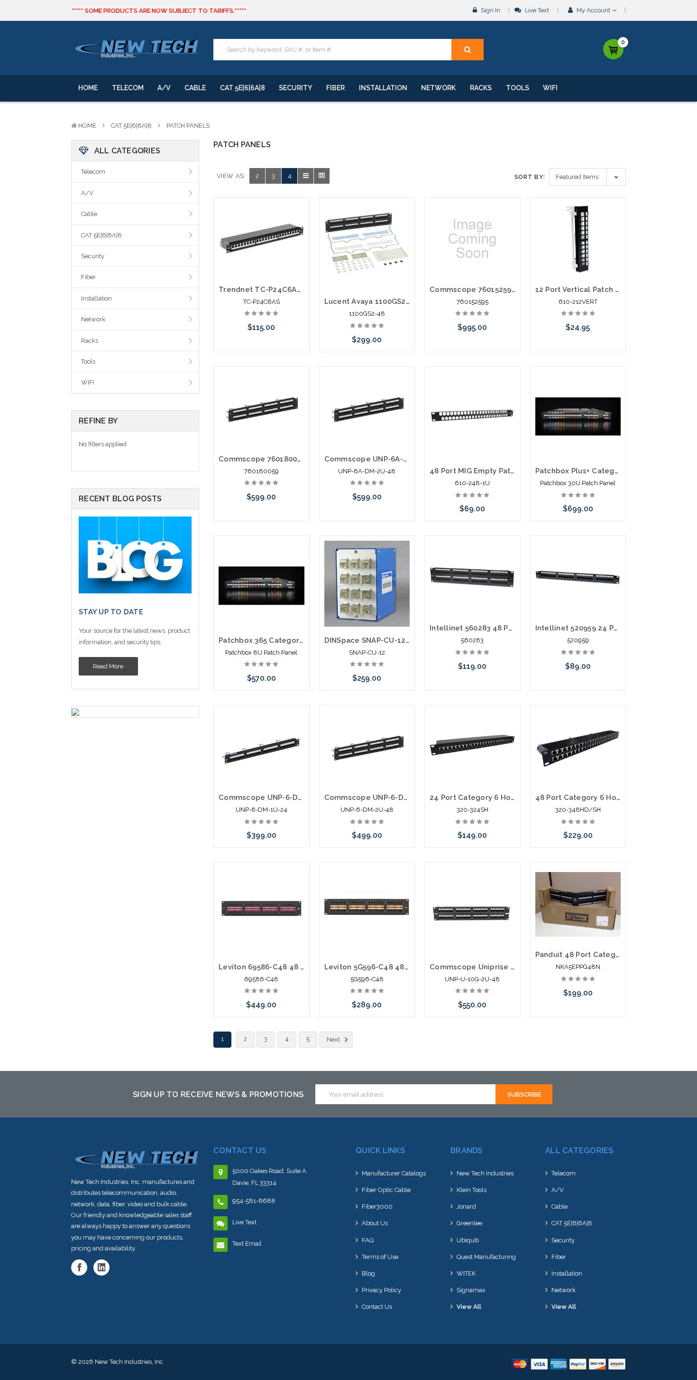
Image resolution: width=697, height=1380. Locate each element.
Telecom (128, 88)
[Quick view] (261, 222)
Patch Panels (188, 125)
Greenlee (469, 1223)
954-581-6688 (253, 1200)
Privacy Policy (381, 1290)
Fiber (335, 88)
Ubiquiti (468, 1240)
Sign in (489, 10)
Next (334, 1039)
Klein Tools (471, 1189)
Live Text (536, 10)
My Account (593, 10)
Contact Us (377, 1306)
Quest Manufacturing (486, 1256)
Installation (383, 88)
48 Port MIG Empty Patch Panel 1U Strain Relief (515, 471)
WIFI (550, 88)
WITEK (466, 1273)
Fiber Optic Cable (386, 1189)
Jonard (466, 1206)
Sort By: (529, 176)
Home (88, 88)
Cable (195, 88)
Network (438, 88)
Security (295, 88)
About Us (375, 1223)
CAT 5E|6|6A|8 (242, 88)
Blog (368, 1273)
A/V (163, 88)
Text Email (247, 1243)
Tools (517, 88)
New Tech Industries (485, 1173)
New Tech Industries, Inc (129, 1361)
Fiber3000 (377, 1206)
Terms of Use (380, 1256)
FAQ (368, 1240)
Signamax (471, 1290)
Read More (108, 666)
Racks (481, 88)
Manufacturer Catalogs (394, 1173)
